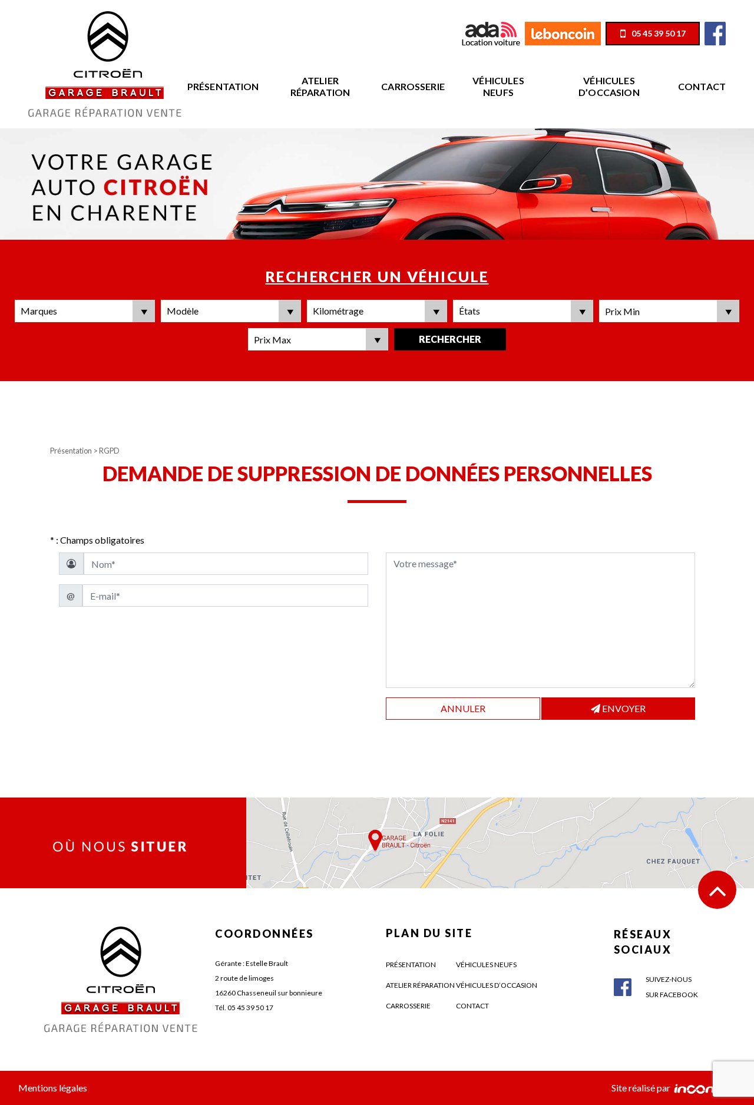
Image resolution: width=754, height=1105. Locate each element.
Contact (702, 86)
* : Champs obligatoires (97, 539)
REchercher (450, 339)
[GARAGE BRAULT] (104, 62)
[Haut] (717, 890)
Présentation (223, 86)
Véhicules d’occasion (609, 86)
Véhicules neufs (498, 86)
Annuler (463, 708)
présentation (411, 964)
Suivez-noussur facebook (672, 987)
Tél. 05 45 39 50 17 (244, 1007)
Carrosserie (413, 86)
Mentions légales (52, 1087)
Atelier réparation (320, 86)
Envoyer (623, 708)
